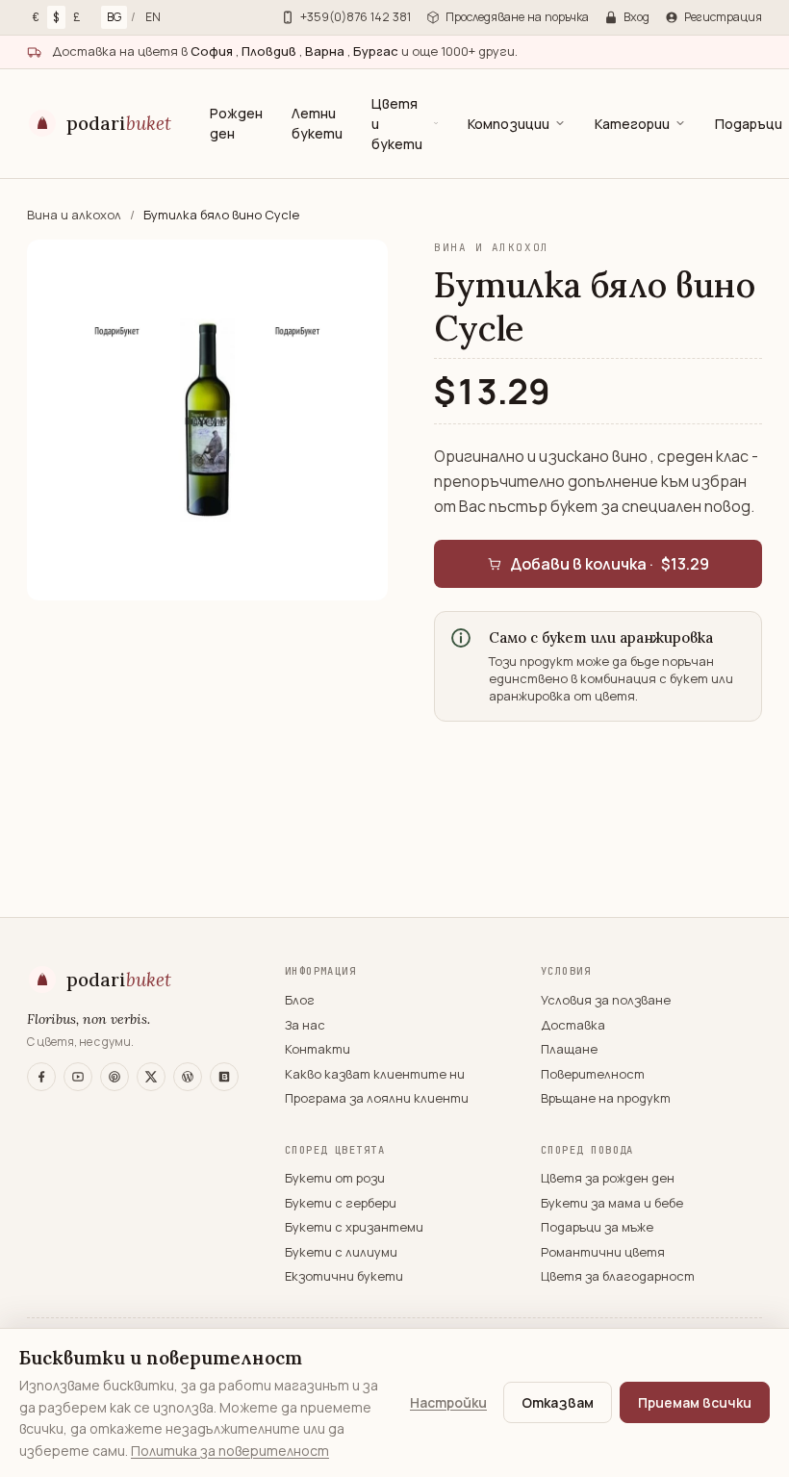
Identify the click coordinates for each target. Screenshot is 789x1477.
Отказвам (558, 1402)
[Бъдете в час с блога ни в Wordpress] (187, 1076)
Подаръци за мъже (597, 1226)
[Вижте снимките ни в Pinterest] (114, 1076)
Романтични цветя (603, 1252)
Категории (632, 124)
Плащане (569, 1048)
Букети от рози (335, 1177)
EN (153, 17)
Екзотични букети (344, 1276)
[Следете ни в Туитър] (151, 1076)
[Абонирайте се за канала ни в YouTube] (78, 1076)
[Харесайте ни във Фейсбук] (41, 1076)
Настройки (448, 1402)
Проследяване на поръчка (517, 17)
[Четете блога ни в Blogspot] (224, 1076)
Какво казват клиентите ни (375, 1073)
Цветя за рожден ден (607, 1177)
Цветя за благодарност (618, 1276)
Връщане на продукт (606, 1098)
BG (114, 17)
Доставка (573, 1024)
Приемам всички (694, 1402)
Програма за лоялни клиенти (377, 1098)
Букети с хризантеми (354, 1226)
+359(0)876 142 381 (355, 17)
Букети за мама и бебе (612, 1202)
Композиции (508, 124)
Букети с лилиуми (341, 1252)
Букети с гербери (340, 1202)
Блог (300, 999)
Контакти (317, 1048)
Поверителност (593, 1073)
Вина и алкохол (75, 214)
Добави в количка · (609, 563)
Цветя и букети (396, 123)
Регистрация (723, 17)
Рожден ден (236, 123)
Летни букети (317, 123)
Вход (636, 17)
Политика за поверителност (230, 1450)
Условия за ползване (606, 999)
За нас (305, 1024)
